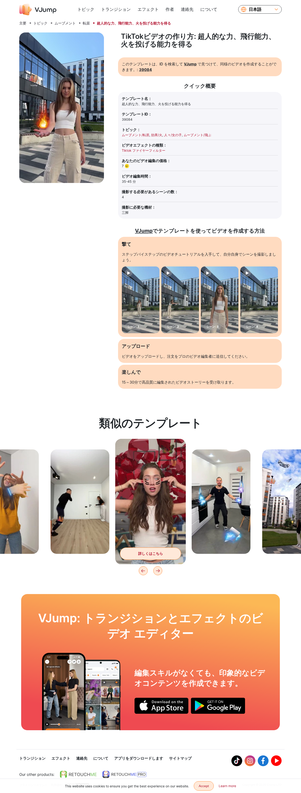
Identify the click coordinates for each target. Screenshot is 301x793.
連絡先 (187, 9)
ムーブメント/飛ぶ (197, 135)
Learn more (227, 786)
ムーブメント (65, 23)
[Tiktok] (236, 760)
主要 (22, 23)
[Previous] (143, 570)
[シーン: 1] (140, 299)
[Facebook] (263, 760)
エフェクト (148, 9)
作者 (170, 9)
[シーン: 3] (219, 299)
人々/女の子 (173, 135)
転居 (86, 23)
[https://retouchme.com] (78, 774)
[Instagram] (250, 760)
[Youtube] (276, 760)
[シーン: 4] (259, 299)
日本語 (255, 9)
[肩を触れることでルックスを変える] (64, 691)
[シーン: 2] (180, 299)
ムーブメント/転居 (135, 135)
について (208, 9)
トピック (85, 9)
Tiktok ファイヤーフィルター (143, 150)
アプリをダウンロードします (138, 758)
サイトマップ (180, 758)
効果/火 (156, 135)
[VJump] (37, 9)
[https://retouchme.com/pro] (124, 774)
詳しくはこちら (80, 543)
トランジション (116, 9)
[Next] (157, 570)
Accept (204, 786)
